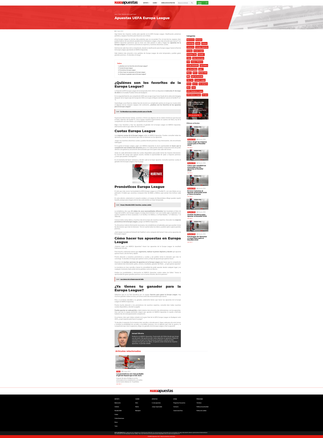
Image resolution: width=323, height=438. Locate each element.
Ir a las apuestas (156, 403)
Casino (155, 3)
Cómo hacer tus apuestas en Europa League (132, 72)
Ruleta (189, 84)
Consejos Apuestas (202, 47)
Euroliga (189, 51)
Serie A (195, 84)
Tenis (193, 87)
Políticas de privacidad (202, 406)
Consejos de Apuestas (168, 3)
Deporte (145, 3)
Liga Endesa (204, 65)
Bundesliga (190, 43)
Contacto (175, 406)
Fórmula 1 (201, 54)
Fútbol (119, 14)
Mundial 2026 (203, 73)
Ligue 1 (201, 69)
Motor (195, 73)
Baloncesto (190, 40)
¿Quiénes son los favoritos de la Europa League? (133, 66)
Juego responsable (157, 406)
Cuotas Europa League (126, 68)
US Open (205, 95)
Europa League (198, 51)
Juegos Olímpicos (197, 62)
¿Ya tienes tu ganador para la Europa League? (132, 74)
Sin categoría (203, 84)
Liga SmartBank (192, 69)
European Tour (191, 54)
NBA (188, 76)
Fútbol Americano (198, 58)
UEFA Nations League (194, 95)
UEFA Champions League (195, 91)
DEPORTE (117, 399)
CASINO (137, 399)
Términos (198, 403)
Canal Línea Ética (178, 410)
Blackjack (199, 40)
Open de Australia (197, 76)
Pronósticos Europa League (127, 70)
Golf (188, 62)
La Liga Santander (192, 65)
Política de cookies (201, 410)
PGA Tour (190, 80)
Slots (188, 87)
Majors (189, 73)
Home (116, 14)
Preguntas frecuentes (179, 403)
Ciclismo (204, 43)
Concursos (190, 47)
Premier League (200, 80)
